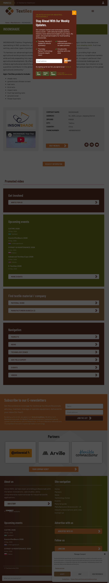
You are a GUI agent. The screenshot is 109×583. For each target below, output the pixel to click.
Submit (67, 60)
